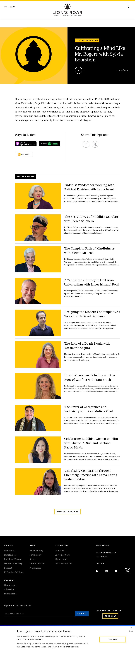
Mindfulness (10, 554)
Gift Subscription (63, 563)
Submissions (10, 593)
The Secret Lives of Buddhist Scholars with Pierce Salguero (91, 218)
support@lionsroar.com (106, 552)
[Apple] (26, 144)
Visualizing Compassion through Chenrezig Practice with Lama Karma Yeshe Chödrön (90, 474)
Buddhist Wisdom (12, 559)
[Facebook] (99, 571)
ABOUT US (9, 580)
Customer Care (62, 554)
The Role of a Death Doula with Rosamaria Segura (87, 345)
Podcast (8, 567)
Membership (61, 546)
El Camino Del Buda (14, 572)
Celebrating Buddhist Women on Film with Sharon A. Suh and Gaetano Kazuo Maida (91, 442)
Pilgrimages (35, 567)
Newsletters (36, 554)
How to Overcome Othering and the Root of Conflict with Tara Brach (89, 377)
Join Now (59, 550)
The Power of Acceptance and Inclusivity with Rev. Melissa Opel (88, 409)
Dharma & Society (13, 563)
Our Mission (10, 585)
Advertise (9, 589)
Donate (117, 611)
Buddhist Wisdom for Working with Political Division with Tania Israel (89, 187)
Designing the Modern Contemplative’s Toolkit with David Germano (92, 314)
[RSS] (23, 155)
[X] (127, 571)
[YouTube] (118, 571)
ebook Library (36, 550)
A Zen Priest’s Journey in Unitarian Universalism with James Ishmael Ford (91, 282)
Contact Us (102, 546)
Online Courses (37, 563)
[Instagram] (108, 571)
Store (32, 559)
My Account (61, 559)
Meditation (9, 550)
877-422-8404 (102, 557)
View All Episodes (67, 512)
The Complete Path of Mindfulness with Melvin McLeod (89, 250)
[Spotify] (49, 144)
